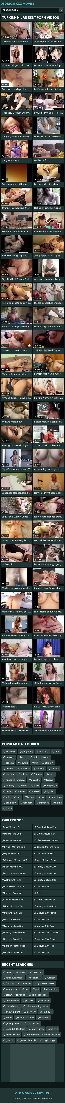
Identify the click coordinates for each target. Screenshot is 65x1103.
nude (8, 791)
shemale (25, 768)
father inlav (51, 989)
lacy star (44, 1017)
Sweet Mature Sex (14, 846)
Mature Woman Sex (15, 873)
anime (24, 774)
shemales (26, 983)
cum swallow (13, 1034)
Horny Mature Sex (14, 906)
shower (21, 791)
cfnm (51, 774)
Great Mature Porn (47, 827)
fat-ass (38, 774)
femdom (27, 802)
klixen (9, 1017)
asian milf (35, 977)
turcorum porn (26, 1017)
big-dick (50, 791)
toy (42, 797)
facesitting (56, 797)
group (9, 972)
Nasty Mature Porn (47, 906)
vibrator (10, 774)
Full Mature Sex (12, 833)
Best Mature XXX (13, 866)
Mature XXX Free (46, 939)
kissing (49, 779)
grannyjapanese (46, 983)
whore (24, 785)
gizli (37, 989)
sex (39, 893)
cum (36, 785)
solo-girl (49, 762)
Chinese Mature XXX (15, 860)
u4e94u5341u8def (15, 1028)
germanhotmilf (28, 1040)
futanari (51, 977)
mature (55, 768)
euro (23, 757)
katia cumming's (15, 977)
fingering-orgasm (15, 779)
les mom (31, 1011)
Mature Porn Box (13, 919)
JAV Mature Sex (13, 827)
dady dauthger (39, 994)
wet (27, 989)
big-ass (10, 762)
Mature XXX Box (45, 926)
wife (8, 797)
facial (9, 808)
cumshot (44, 802)
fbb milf (10, 983)
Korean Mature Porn (48, 846)
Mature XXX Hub (13, 912)
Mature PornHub (13, 893)
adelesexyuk (12, 1000)
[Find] (61, 10)
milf (36, 762)
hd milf (54, 1028)
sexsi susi (47, 1011)
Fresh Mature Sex (13, 926)
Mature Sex (43, 886)
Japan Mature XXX (14, 899)
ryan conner (33, 1023)
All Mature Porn (12, 879)
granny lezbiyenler (15, 994)
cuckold (10, 768)
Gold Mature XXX (46, 833)
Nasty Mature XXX (46, 866)
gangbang (27, 751)
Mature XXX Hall (45, 945)
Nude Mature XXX (13, 952)
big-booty (11, 802)
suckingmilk (38, 1028)
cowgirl (24, 762)
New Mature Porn (46, 860)
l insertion (38, 972)
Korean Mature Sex (14, 945)
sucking (40, 768)
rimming (43, 751)
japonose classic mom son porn (43, 1034)
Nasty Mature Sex (46, 879)
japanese (11, 751)
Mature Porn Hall (13, 939)
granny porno (13, 1023)
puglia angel (49, 1040)
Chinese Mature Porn (48, 840)
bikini (57, 751)
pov (19, 797)
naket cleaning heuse (37, 1006)
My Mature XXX (12, 853)
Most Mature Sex (46, 899)
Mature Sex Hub (45, 853)
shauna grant (13, 1011)
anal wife (45, 1000)
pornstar (10, 757)
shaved (36, 791)
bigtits (58, 802)
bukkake (35, 779)
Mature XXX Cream (47, 932)
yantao (9, 1040)
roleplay (10, 785)
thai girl (22, 972)
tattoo (30, 797)
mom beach (12, 1006)
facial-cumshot (41, 757)
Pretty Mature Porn (14, 932)
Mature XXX (43, 919)
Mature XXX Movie (46, 912)
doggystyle (51, 785)
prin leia (29, 1000)
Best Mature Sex (13, 840)
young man (12, 989)
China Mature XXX (14, 886)
